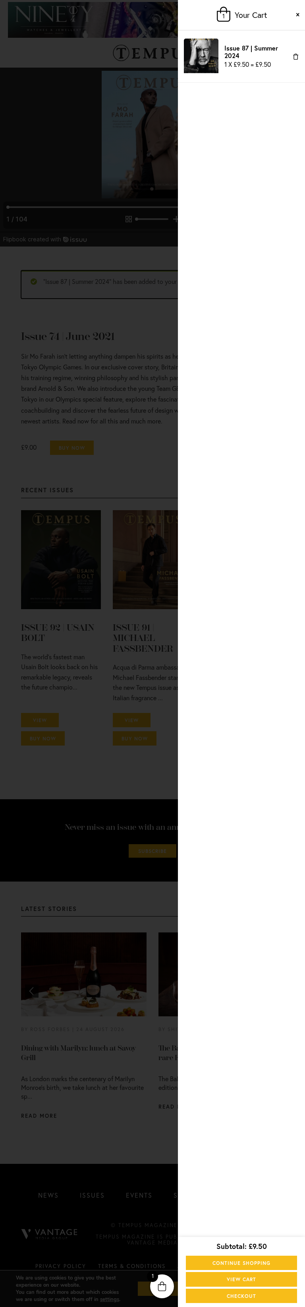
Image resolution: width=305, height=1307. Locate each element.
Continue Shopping (241, 1263)
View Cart (241, 1279)
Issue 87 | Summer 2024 (251, 51)
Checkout (241, 1296)
